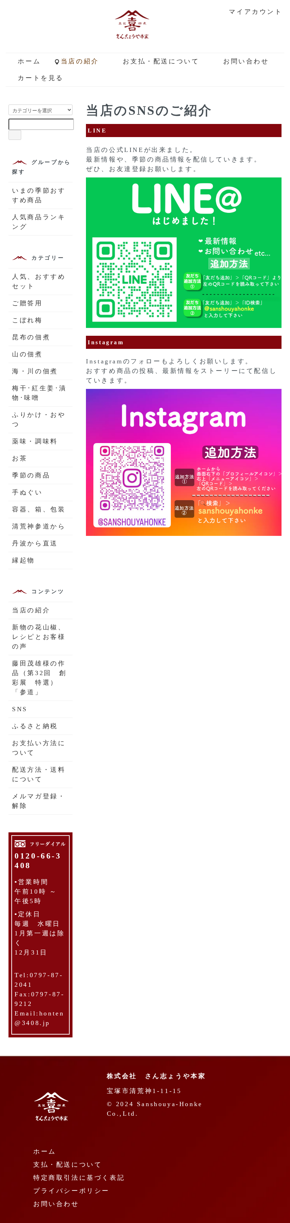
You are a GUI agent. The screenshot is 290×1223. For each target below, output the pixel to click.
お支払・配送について (161, 61)
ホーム (29, 61)
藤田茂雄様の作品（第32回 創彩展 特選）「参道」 (39, 678)
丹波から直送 (35, 543)
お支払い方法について (38, 748)
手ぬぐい (27, 492)
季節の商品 (31, 475)
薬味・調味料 (35, 441)
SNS (20, 709)
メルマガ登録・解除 (38, 801)
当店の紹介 (80, 61)
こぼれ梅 (27, 320)
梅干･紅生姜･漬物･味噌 (39, 393)
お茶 (19, 458)
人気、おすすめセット (38, 281)
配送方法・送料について (38, 774)
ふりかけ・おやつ (38, 419)
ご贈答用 (27, 303)
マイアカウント (255, 11)
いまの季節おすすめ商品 (38, 195)
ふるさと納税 (35, 726)
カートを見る (41, 77)
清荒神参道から (38, 526)
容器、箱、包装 (38, 509)
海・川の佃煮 (35, 371)
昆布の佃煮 (31, 337)
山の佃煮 (27, 354)
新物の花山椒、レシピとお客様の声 (38, 637)
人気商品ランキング (38, 222)
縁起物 (23, 560)
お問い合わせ (246, 61)
